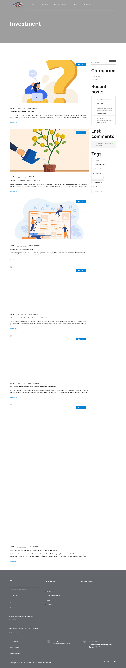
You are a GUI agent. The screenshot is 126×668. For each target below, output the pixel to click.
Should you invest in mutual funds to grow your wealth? (28, 318)
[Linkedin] (14, 607)
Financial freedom (100, 164)
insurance (98, 173)
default (95, 76)
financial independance (102, 169)
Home (33, 5)
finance (80, 64)
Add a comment (32, 108)
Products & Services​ (60, 5)
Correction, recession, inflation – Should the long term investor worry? (33, 550)
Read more (13, 122)
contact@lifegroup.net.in (61, 644)
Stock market (99, 191)
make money (98, 182)
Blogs (75, 5)
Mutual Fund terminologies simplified (22, 249)
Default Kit (98, 145)
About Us (45, 5)
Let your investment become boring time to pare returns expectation (33, 387)
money (97, 186)
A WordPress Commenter (103, 143)
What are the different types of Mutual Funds (25, 180)
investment (98, 178)
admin (12, 108)
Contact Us (87, 5)
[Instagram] (17, 607)
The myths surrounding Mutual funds (22, 112)
